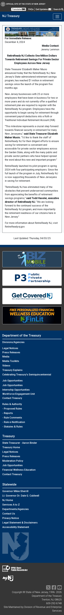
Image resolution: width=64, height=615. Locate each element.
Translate (17, 9)
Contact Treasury (12, 398)
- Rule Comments (12, 417)
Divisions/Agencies (13, 342)
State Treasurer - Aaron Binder (19, 442)
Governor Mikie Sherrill (15, 491)
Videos (6, 365)
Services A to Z (11, 504)
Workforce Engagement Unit (18, 393)
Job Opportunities (12, 385)
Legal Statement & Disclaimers (20, 522)
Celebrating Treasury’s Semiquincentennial (26, 374)
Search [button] (57, 9)
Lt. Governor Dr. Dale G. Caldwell (20, 495)
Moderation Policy (12, 460)
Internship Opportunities (16, 389)
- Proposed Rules (12, 408)
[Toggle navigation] (57, 16)
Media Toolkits (10, 361)
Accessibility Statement (15, 527)
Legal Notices (10, 348)
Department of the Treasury (21, 335)
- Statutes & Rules (12, 426)
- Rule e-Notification (13, 422)
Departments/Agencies (15, 509)
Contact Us (8, 513)
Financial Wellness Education (19, 469)
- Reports (7, 413)
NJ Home (7, 500)
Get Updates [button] (42, 9)
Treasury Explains (12, 370)
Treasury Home (11, 447)
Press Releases (11, 352)
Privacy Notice (10, 518)
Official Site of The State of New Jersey (25, 4)
